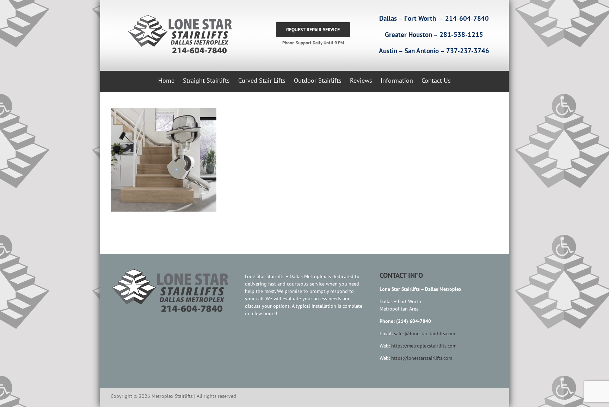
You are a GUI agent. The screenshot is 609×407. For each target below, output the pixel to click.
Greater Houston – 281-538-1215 (434, 34)
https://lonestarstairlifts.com (421, 358)
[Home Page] (178, 34)
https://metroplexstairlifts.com (423, 346)
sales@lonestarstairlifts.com (424, 333)
